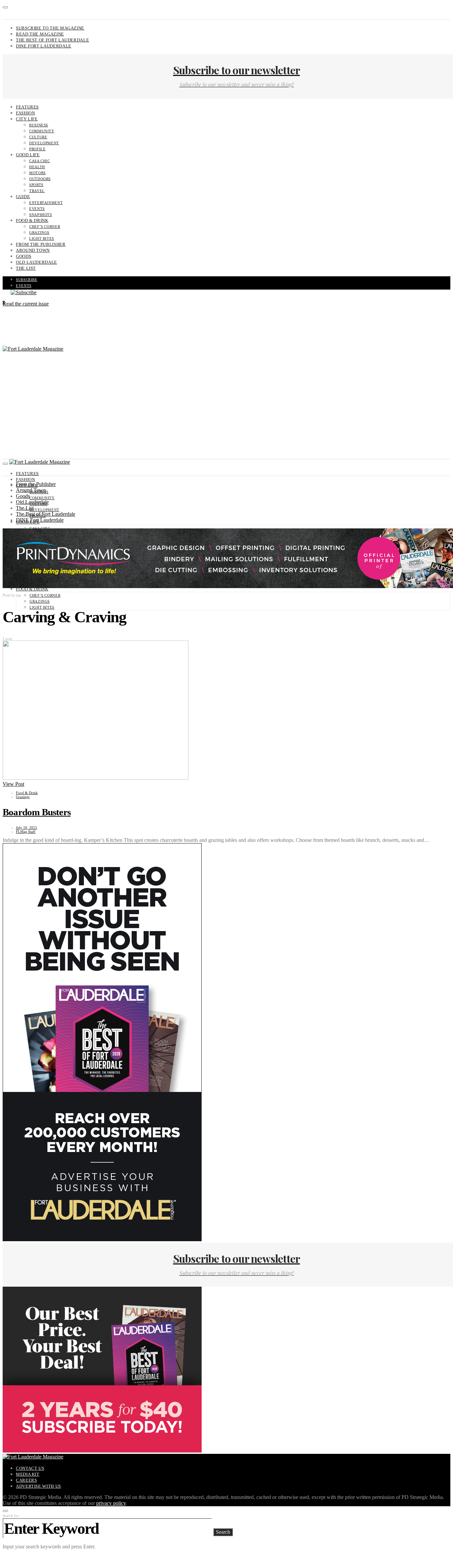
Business (38, 125)
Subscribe (26, 280)
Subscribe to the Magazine (50, 28)
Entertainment (46, 203)
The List (26, 268)
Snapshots (40, 215)
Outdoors (40, 179)
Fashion (25, 112)
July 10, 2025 (26, 828)
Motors (37, 173)
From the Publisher (41, 244)
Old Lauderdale (36, 262)
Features (27, 106)
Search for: (11, 1516)
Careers (26, 1480)
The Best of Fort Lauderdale (52, 39)
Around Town (33, 250)
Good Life (28, 154)
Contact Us (30, 1468)
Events (37, 209)
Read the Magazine (40, 34)
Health (37, 167)
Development (44, 143)
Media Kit (27, 1474)
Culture (38, 137)
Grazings (39, 233)
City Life (27, 118)
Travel (37, 191)
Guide (23, 196)
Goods (23, 256)
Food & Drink (32, 220)
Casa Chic (39, 161)
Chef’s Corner (44, 227)
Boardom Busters (37, 812)
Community (41, 131)
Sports (36, 185)
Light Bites (41, 238)
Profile (37, 149)
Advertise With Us (38, 1486)
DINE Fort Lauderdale (43, 45)
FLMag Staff (25, 832)
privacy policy (111, 1503)
